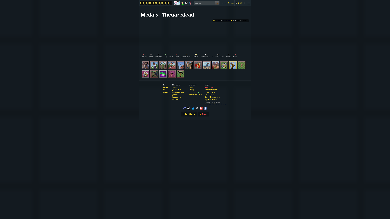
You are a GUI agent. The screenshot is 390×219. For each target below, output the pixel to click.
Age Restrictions (211, 99)
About (165, 87)
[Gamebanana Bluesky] (193, 108)
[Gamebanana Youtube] (201, 108)
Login (191, 87)
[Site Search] (217, 3)
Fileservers (176, 99)
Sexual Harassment (212, 97)
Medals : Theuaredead (241, 21)
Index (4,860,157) (195, 94)
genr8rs (175, 94)
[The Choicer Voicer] (179, 3)
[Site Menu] (248, 3)
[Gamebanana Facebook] (205, 108)
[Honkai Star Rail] (175, 3)
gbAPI (174, 87)
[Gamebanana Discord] (184, 108)
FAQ (164, 90)
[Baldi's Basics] (182, 3)
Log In (224, 3)
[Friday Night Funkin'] (190, 3)
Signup (231, 3)
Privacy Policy (210, 92)
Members (216, 21)
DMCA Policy (209, 94)
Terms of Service (211, 90)
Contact (166, 92)
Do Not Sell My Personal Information (216, 104)
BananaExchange (179, 92)
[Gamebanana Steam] (189, 108)
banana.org (176, 97)
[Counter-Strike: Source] (186, 3)
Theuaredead (227, 21)
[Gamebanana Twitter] (197, 108)
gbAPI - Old (176, 90)
